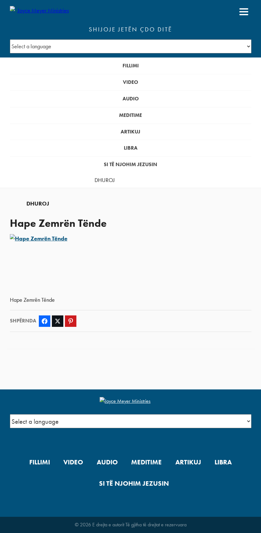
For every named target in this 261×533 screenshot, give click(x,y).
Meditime (130, 115)
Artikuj (130, 131)
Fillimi (131, 65)
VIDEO (130, 82)
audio (131, 98)
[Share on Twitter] (57, 321)
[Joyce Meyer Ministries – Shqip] (41, 11)
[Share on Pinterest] (70, 321)
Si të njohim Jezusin (130, 164)
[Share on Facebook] (44, 321)
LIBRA (131, 148)
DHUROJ (105, 180)
